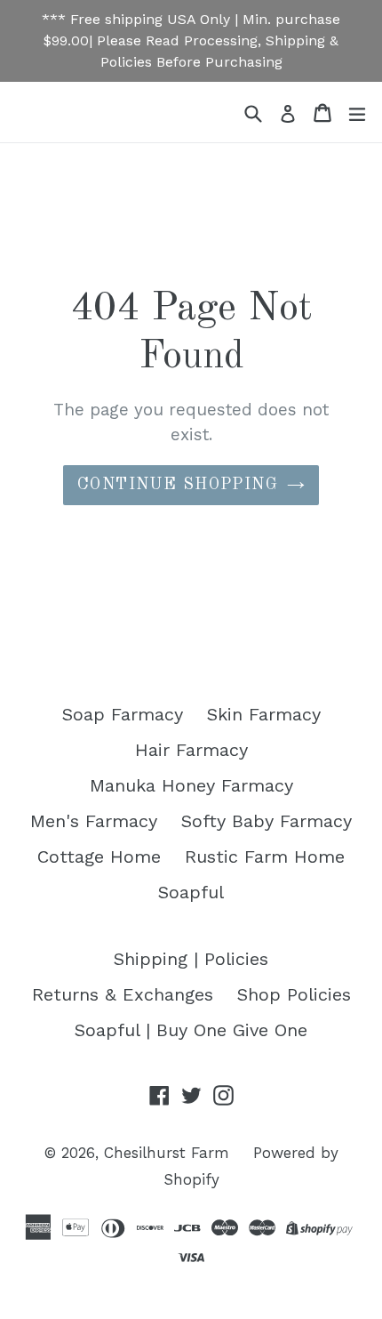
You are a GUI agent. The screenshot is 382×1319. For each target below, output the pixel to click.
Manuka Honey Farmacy (191, 785)
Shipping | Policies (191, 958)
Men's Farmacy (93, 821)
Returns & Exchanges (122, 994)
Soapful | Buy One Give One (191, 1030)
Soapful (191, 892)
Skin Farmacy (264, 714)
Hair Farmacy (191, 749)
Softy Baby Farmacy (266, 821)
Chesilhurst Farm (166, 1153)
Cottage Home (99, 856)
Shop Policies (294, 994)
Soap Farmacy (122, 714)
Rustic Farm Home (265, 856)
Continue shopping (177, 485)
